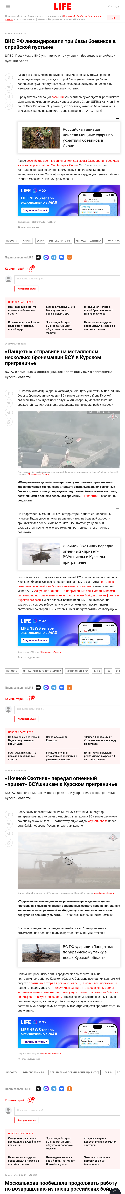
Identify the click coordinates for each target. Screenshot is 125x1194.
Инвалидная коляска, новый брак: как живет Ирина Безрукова (98, 310)
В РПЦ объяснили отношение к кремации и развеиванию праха (61, 756)
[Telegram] (54, 257)
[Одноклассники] (69, 257)
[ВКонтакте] (61, 257)
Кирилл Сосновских (30, 227)
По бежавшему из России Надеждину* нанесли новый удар (24, 326)
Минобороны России (38, 473)
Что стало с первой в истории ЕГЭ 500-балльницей (97, 1160)
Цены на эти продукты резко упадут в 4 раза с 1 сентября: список (99, 326)
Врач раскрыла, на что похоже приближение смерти (22, 310)
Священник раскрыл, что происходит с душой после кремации (24, 1141)
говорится (91, 496)
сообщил (58, 97)
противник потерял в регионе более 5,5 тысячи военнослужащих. (73, 983)
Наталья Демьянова (30, 657)
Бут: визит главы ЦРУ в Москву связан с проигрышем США (60, 310)
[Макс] (46, 257)
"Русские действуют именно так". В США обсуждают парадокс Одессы (59, 327)
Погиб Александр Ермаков (57, 738)
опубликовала (98, 821)
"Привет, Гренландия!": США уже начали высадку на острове (100, 740)
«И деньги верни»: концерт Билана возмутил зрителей (100, 1141)
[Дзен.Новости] (38, 257)
